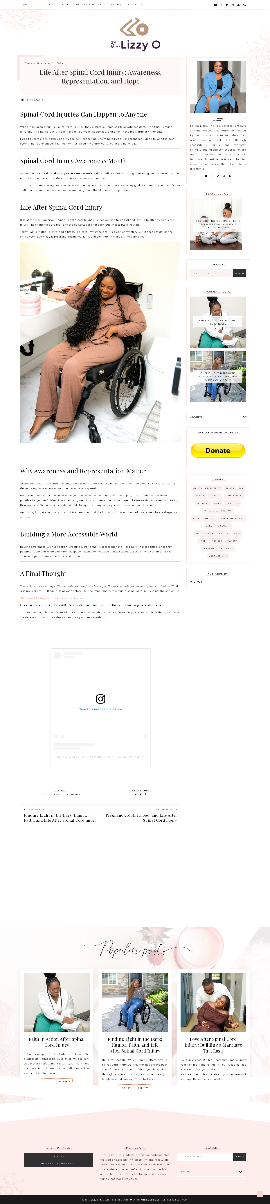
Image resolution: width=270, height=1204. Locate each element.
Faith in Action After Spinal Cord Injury (218, 322)
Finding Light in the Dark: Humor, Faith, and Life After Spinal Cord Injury (60, 818)
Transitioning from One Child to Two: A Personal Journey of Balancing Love (218, 224)
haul (202, 541)
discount (224, 526)
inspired (216, 541)
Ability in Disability (207, 488)
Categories (92, 5)
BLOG (38, 5)
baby (209, 526)
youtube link (218, 556)
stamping (227, 548)
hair (237, 533)
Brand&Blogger (148, 1200)
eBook (65, 5)
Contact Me (136, 5)
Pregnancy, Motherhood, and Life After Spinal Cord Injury (141, 818)
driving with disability (212, 533)
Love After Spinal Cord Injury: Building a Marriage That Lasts (213, 1045)
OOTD (218, 503)
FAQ (76, 5)
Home (25, 5)
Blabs (230, 488)
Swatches (232, 503)
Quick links (115, 5)
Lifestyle (47, 795)
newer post (37, 809)
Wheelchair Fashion (218, 511)
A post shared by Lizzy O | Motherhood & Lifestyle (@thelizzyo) (100, 756)
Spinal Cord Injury (67, 795)
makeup (232, 541)
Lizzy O (96, 1200)
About (51, 5)
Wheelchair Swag (232, 518)
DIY (241, 488)
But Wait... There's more (135, 1089)
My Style (203, 503)
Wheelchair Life (204, 518)
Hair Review (234, 496)
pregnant (209, 548)
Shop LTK (58, 1156)
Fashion (215, 496)
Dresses (200, 496)
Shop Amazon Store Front (58, 1163)
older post (165, 809)
